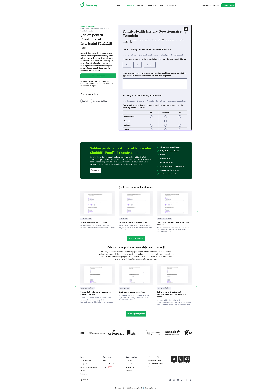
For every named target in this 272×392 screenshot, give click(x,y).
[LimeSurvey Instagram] (190, 380)
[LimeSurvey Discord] (178, 380)
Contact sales (206, 5)
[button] (120, 5)
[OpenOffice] (112, 332)
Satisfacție (124, 219)
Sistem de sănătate (100, 101)
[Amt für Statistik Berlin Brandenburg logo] (169, 332)
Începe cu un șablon (98, 76)
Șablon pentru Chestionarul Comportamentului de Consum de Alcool (171, 294)
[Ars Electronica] (93, 333)
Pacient (85, 101)
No (137, 65)
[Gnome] (188, 332)
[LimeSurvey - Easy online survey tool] (88, 5)
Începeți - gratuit (228, 5)
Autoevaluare (86, 219)
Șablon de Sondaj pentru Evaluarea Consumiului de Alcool (95, 293)
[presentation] (75, 211)
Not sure (149, 65)
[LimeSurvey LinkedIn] (182, 380)
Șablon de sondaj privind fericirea (133, 222)
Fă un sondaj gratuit (137, 238)
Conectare (216, 5)
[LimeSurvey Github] (170, 380)
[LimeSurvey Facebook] (186, 380)
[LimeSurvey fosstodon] (174, 380)
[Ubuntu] (131, 332)
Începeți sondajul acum (137, 314)
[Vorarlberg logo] (150, 332)
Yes (127, 65)
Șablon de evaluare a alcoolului (93, 222)
